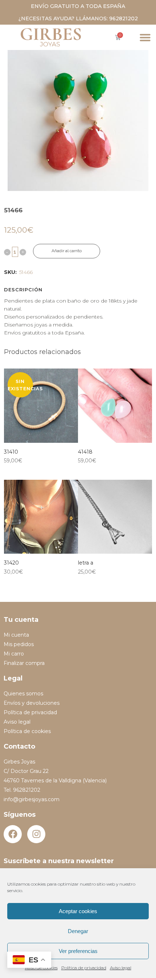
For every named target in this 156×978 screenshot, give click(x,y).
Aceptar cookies (78, 911)
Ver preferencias (78, 951)
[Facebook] (13, 834)
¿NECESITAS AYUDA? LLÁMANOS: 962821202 (78, 18)
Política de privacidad (83, 967)
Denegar (78, 931)
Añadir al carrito (67, 250)
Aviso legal (120, 967)
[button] (145, 37)
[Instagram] (36, 834)
